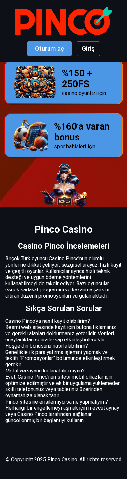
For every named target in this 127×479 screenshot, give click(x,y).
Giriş (88, 48)
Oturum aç (49, 48)
